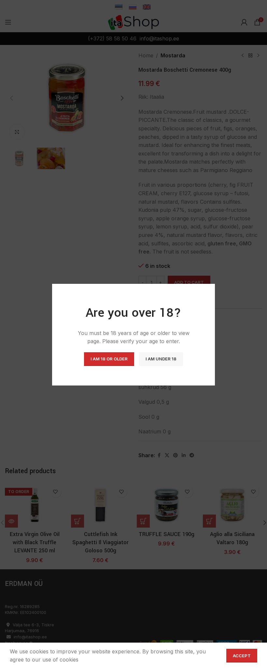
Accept (242, 655)
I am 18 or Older (109, 358)
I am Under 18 (161, 358)
